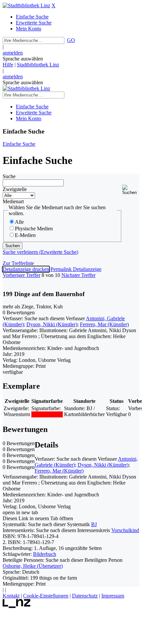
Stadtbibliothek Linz (38, 64)
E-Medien (25, 235)
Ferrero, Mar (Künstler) (104, 324)
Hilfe (8, 64)
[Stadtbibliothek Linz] (26, 5)
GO (71, 40)
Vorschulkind (125, 530)
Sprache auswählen (23, 58)
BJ (94, 524)
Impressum (112, 596)
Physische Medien (34, 228)
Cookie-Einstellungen (45, 596)
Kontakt (11, 596)
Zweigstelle (15, 189)
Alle (19, 222)
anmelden (13, 53)
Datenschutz (85, 596)
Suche (9, 176)
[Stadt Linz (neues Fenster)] (17, 606)
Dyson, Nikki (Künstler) (51, 324)
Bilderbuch (44, 554)
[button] (130, 190)
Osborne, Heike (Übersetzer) (33, 566)
